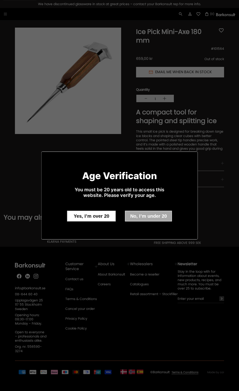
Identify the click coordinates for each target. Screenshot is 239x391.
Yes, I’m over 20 (91, 216)
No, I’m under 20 (148, 216)
